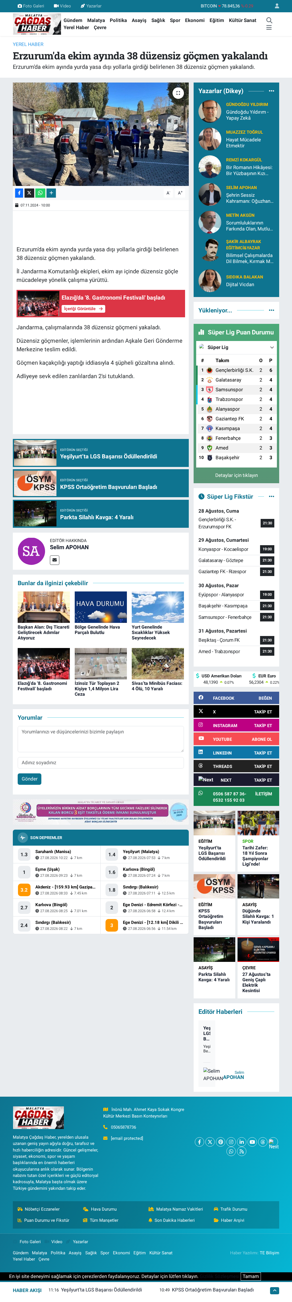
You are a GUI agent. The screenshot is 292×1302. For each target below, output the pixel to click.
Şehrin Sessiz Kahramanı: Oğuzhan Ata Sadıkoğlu (248, 198)
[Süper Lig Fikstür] (271, 496)
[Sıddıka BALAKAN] (209, 280)
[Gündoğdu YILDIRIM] (209, 111)
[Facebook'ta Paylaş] (19, 193)
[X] (210, 1142)
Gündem (73, 20)
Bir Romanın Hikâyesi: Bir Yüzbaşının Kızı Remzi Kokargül (249, 170)
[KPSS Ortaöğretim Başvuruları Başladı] (214, 886)
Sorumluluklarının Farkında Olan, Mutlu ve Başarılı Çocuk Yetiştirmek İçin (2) (248, 226)
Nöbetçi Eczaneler (42, 1209)
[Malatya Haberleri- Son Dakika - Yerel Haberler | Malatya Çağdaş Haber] (37, 24)
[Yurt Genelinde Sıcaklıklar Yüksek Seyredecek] (158, 607)
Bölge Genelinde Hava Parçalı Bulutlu (97, 629)
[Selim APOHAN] (31, 550)
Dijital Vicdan (240, 284)
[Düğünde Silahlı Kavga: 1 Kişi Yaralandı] (258, 886)
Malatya (96, 20)
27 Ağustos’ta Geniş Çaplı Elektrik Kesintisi (256, 983)
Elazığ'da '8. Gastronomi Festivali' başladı (42, 686)
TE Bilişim (269, 1252)
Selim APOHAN (69, 547)
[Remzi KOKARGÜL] (209, 166)
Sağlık (158, 20)
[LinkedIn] (241, 1142)
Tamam (251, 1276)
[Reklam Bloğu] (101, 811)
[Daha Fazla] (51, 193)
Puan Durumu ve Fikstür (46, 1220)
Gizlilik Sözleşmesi (220, 1276)
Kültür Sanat (242, 20)
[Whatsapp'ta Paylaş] (40, 193)
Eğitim (217, 20)
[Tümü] (271, 91)
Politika (118, 20)
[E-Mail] (54, 560)
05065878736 (123, 1127)
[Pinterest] (220, 1142)
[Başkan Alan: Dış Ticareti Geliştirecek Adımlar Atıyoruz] (44, 607)
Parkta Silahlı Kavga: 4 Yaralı (214, 977)
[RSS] (241, 1151)
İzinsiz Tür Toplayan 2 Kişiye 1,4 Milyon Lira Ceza (97, 689)
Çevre (100, 27)
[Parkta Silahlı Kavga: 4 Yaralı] (214, 949)
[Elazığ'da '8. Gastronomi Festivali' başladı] (44, 663)
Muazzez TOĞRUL (244, 132)
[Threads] (262, 1142)
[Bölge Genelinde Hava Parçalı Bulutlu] (101, 607)
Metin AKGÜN (240, 215)
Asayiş (139, 20)
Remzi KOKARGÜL (244, 160)
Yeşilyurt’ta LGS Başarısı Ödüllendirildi (212, 853)
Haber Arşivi (232, 1220)
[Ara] (269, 20)
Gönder (30, 779)
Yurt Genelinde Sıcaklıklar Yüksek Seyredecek (151, 632)
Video (65, 6)
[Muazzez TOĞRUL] (209, 138)
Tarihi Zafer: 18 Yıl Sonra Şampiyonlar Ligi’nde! (255, 856)
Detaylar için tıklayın (236, 475)
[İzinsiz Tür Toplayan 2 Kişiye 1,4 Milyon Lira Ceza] (101, 663)
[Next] (273, 1142)
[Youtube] (252, 1142)
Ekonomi (195, 20)
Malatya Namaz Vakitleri (179, 1209)
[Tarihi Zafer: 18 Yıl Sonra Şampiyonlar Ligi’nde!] (258, 823)
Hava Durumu (104, 1209)
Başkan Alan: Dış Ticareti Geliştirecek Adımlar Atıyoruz (43, 632)
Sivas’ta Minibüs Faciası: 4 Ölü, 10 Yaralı (157, 686)
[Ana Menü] (269, 27)
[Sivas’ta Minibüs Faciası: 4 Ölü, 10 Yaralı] (158, 663)
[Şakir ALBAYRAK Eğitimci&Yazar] (209, 249)
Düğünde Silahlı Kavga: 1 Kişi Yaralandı (258, 916)
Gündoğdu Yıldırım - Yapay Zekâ (247, 115)
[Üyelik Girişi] (274, 6)
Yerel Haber (76, 27)
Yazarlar (94, 6)
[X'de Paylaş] (29, 193)
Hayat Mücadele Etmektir (243, 143)
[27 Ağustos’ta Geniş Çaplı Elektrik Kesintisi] (258, 949)
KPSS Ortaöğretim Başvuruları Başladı (210, 919)
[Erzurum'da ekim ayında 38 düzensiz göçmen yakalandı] (101, 134)
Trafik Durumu (233, 1209)
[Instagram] (231, 1142)
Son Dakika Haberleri (175, 1220)
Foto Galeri (33, 6)
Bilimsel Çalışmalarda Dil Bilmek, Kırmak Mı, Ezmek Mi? (249, 258)
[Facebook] (199, 1142)
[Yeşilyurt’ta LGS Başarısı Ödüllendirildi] (214, 823)
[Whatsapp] (231, 1151)
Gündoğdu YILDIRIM (247, 104)
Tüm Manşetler (104, 1220)
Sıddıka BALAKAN (244, 277)
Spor (175, 20)
